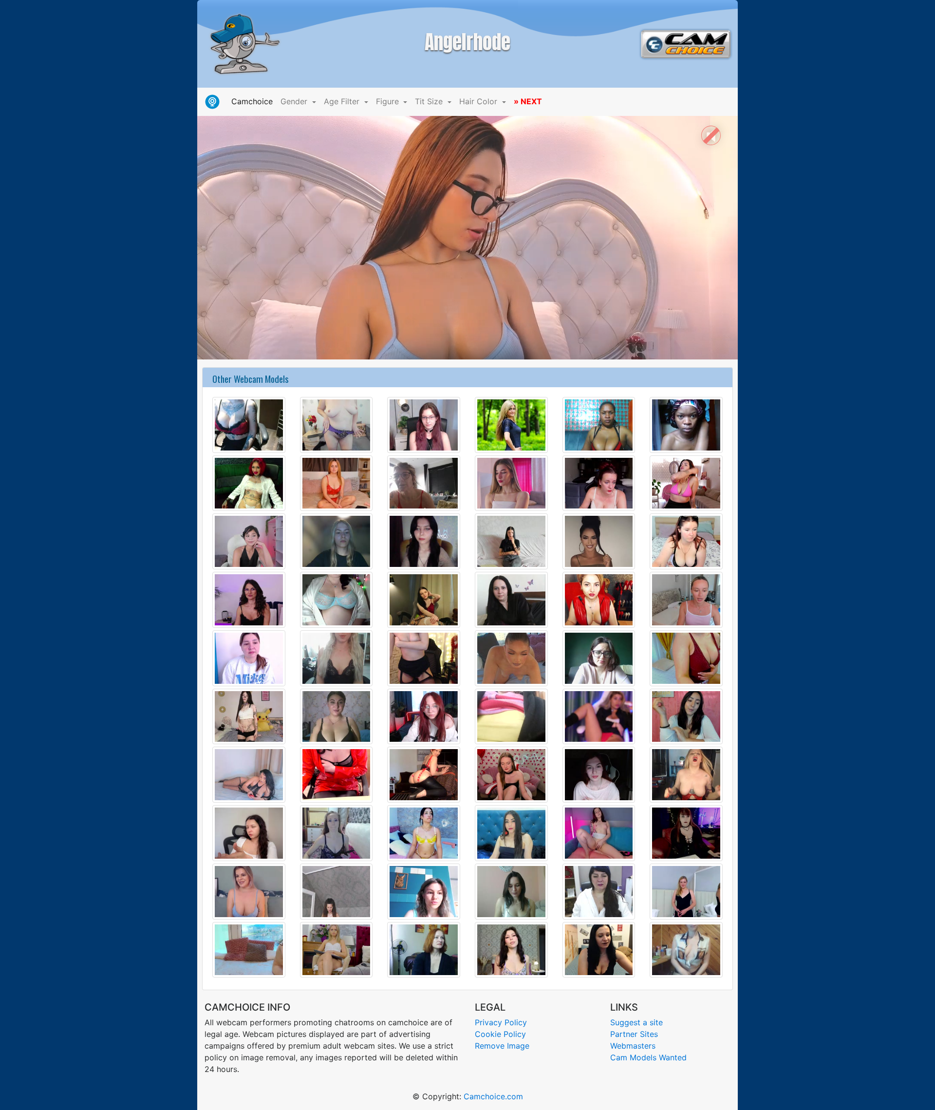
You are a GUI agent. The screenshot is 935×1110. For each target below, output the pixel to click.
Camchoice (254, 101)
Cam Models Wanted (648, 1057)
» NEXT (528, 101)
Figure (388, 101)
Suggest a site (636, 1022)
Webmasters (632, 1046)
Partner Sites (634, 1034)
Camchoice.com (493, 1096)
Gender (295, 101)
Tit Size (430, 101)
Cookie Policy (500, 1034)
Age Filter (343, 101)
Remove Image (502, 1046)
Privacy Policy (501, 1022)
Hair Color (479, 101)
